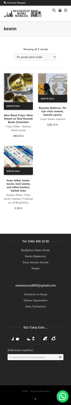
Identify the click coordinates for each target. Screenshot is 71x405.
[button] (63, 397)
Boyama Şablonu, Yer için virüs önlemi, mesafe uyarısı (52, 111)
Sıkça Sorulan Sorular (36, 262)
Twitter (27, 337)
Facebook (19, 337)
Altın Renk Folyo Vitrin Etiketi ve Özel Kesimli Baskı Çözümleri (18, 119)
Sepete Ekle (13, 106)
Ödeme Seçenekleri (35, 300)
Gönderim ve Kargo (35, 294)
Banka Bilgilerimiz (35, 256)
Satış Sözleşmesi (35, 306)
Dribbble (11, 337)
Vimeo (36, 337)
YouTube (44, 337)
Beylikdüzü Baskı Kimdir (35, 250)
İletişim (35, 268)
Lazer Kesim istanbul (52, 119)
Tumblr (52, 337)
